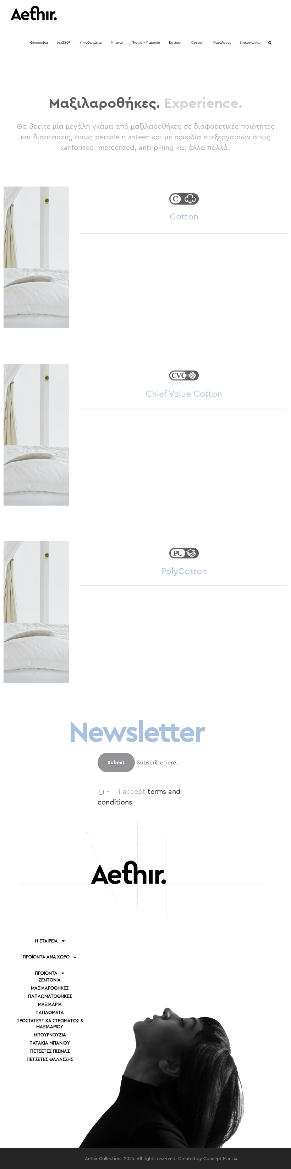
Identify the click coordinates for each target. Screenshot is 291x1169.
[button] (269, 42)
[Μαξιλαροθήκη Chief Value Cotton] (36, 435)
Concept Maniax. (220, 1158)
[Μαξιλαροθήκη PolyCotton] (36, 612)
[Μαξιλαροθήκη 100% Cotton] (36, 257)
